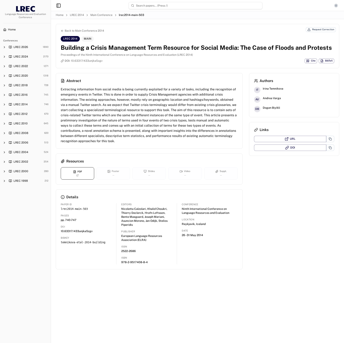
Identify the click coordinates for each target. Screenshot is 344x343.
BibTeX (329, 60)
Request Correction (323, 29)
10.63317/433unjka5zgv (87, 60)
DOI (292, 147)
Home (60, 15)
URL (292, 138)
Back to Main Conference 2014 (84, 30)
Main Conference (101, 15)
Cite (313, 60)
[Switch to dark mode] (336, 5)
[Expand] (4, 47)
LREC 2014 (77, 15)
